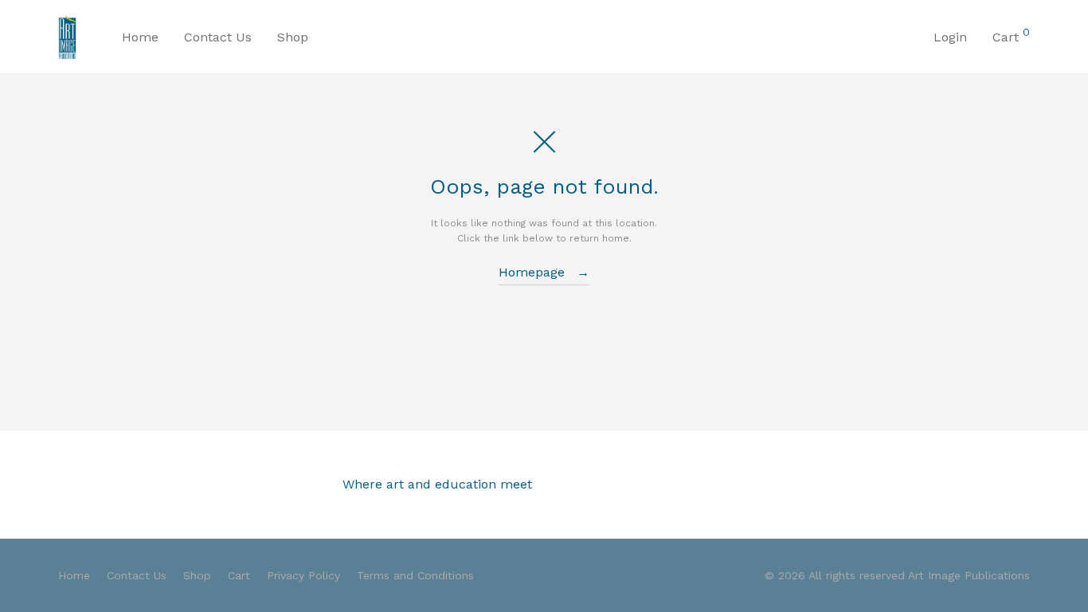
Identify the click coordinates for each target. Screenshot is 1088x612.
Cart (239, 575)
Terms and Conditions (415, 575)
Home (140, 37)
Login (950, 37)
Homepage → (544, 272)
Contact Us (218, 37)
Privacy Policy (303, 575)
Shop (292, 37)
